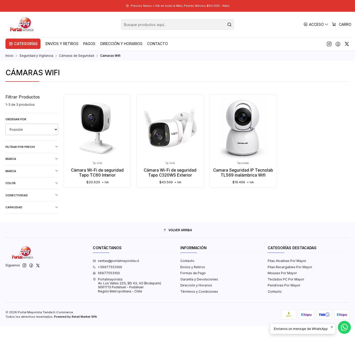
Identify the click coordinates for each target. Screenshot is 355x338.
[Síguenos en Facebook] (338, 43)
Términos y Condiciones (199, 291)
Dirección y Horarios (196, 285)
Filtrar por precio (20, 147)
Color (10, 183)
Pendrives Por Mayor (284, 285)
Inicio (9, 55)
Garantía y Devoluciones (199, 279)
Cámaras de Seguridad (76, 55)
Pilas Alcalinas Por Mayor (287, 261)
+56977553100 (110, 267)
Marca (10, 159)
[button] (23, 44)
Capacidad (13, 207)
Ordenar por (15, 119)
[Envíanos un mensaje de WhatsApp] (344, 327)
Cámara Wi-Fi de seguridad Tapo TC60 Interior (97, 173)
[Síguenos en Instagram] (329, 43)
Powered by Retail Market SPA (75, 316)
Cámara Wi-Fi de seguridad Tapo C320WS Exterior (170, 173)
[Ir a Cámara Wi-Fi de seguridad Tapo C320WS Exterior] (170, 128)
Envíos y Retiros (192, 267)
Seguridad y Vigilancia (36, 55)
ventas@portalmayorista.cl (118, 261)
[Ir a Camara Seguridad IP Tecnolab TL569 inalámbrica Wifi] (243, 128)
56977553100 (109, 273)
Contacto (187, 261)
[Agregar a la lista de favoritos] (72, 120)
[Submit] (229, 24)
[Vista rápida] (72, 132)
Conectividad (16, 195)
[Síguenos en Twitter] (347, 43)
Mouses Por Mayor (282, 273)
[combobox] (177, 24)
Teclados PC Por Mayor (286, 279)
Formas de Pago (193, 273)
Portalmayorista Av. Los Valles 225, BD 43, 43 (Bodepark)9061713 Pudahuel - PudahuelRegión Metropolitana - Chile (129, 285)
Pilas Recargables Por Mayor (290, 267)
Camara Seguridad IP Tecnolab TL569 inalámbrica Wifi (243, 173)
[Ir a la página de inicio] (22, 24)
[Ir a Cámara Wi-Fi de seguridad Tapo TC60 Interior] (97, 128)
